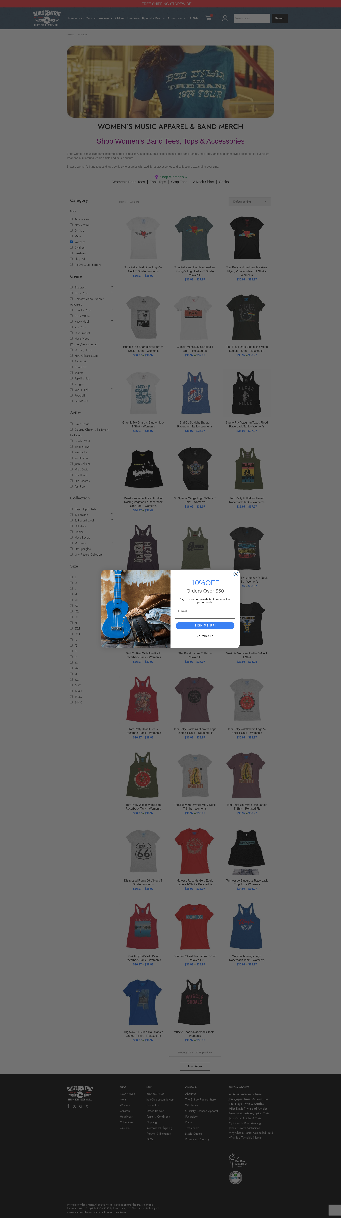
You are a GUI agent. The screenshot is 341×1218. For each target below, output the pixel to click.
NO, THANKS (205, 636)
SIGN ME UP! (205, 625)
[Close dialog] (236, 574)
